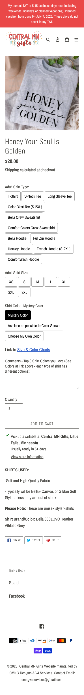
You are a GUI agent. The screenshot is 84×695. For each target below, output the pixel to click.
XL (64, 282)
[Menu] (76, 39)
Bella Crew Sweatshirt (24, 217)
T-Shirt (13, 196)
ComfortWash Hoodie (23, 259)
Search (14, 583)
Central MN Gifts (31, 666)
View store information (27, 457)
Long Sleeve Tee (60, 196)
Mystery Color (18, 315)
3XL (24, 292)
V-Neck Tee (32, 196)
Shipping (12, 170)
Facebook (17, 596)
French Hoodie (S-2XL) (54, 249)
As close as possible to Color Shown (34, 325)
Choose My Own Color (24, 336)
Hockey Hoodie (19, 249)
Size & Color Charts (33, 349)
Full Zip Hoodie (44, 238)
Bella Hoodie (17, 238)
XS (11, 282)
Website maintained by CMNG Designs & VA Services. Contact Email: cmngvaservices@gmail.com (43, 673)
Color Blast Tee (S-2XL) (25, 207)
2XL (11, 292)
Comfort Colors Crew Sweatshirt (31, 228)
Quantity (11, 399)
